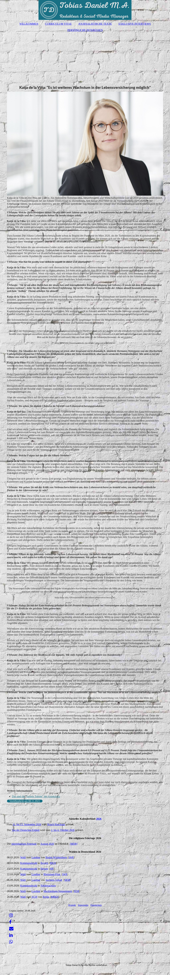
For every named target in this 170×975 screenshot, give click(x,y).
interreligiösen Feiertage (24, 843)
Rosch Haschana (56, 824)
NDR (76, 891)
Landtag (36, 857)
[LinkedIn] (11, 935)
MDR (67, 880)
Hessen (44, 868)
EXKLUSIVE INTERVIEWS (135, 23)
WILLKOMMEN (28, 23)
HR (51, 868)
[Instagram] (11, 915)
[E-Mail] (11, 928)
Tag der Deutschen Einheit (26, 830)
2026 (98, 818)
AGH (34, 896)
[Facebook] (10, 922)
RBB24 (54, 896)
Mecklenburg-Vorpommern (57, 891)
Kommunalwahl (28, 863)
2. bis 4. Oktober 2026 (63, 830)
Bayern (44, 863)
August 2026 (47, 843)
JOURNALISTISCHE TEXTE (95, 23)
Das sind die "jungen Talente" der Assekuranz (36, 796)
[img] (85, 10)
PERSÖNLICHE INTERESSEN (85, 30)
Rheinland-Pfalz (51, 874)
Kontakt (72, 905)
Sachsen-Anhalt (53, 880)
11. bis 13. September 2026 (27, 824)
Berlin (46, 896)
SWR (71, 857)
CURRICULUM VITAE (58, 23)
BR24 (53, 863)
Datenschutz (96, 905)
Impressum (83, 905)
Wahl (23, 857)
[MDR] (74, 843)
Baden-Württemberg (56, 857)
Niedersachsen (48, 885)
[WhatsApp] (11, 942)
